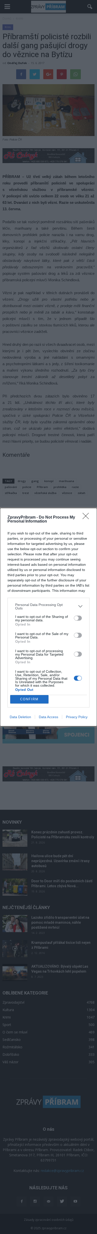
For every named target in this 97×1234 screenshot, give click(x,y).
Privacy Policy (77, 717)
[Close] (87, 517)
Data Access (48, 717)
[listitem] (48, 606)
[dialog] (48, 617)
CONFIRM (29, 699)
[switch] (78, 618)
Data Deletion (20, 717)
